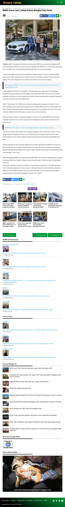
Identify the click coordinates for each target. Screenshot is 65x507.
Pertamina (6, 272)
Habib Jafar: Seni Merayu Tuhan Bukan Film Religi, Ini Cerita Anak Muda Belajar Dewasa (35, 422)
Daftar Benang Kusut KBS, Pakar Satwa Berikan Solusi (26, 408)
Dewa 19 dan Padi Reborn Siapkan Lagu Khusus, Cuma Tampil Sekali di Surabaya (33, 415)
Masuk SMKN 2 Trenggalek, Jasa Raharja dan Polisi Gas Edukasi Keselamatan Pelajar (28, 310)
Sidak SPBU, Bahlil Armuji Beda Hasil (20, 388)
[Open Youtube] (62, 501)
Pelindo (5, 287)
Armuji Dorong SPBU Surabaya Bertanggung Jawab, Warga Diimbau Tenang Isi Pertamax (35, 402)
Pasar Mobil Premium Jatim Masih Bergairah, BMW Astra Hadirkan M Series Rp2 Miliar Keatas (40, 208)
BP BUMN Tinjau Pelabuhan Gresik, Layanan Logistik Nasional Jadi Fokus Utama (26, 296)
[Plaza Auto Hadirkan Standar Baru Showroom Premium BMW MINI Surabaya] (25, 216)
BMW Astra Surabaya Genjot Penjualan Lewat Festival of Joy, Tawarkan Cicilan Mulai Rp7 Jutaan (25, 207)
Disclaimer (30, 500)
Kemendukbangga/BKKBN (10, 244)
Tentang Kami (5, 500)
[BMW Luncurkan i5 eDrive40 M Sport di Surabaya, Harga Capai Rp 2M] (10, 216)
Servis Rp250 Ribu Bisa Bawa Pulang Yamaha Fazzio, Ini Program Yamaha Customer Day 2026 (30, 330)
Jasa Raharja (6, 301)
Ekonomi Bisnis (33, 184)
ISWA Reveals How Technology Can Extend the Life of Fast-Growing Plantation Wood (28, 343)
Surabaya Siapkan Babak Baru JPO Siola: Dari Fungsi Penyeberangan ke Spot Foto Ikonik (36, 395)
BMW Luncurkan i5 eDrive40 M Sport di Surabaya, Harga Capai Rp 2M (9, 225)
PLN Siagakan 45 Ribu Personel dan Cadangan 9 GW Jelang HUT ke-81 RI (24, 267)
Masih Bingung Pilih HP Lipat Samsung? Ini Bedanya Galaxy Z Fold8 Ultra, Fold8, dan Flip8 (29, 357)
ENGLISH (5, 335)
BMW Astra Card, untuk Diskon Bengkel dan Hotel (39, 224)
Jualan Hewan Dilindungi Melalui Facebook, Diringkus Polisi (32, 490)
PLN (4, 258)
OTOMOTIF (6, 321)
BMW (27, 184)
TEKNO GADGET (8, 349)
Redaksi (13, 500)
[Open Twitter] (57, 501)
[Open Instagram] (59, 501)
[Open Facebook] (54, 501)
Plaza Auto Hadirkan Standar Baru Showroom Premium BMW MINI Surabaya (24, 225)
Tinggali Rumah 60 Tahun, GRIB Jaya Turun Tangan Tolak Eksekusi (29, 381)
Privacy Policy (38, 500)
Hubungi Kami (21, 500)
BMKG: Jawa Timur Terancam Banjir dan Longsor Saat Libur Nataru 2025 (31, 368)
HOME (45, 500)
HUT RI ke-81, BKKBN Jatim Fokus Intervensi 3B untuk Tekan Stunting (24, 253)
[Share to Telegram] (60, 15)
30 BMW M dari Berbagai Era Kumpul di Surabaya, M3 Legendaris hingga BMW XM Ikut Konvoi (55, 207)
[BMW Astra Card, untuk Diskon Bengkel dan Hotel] (40, 216)
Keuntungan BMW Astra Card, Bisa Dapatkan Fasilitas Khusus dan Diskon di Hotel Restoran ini (9, 207)
